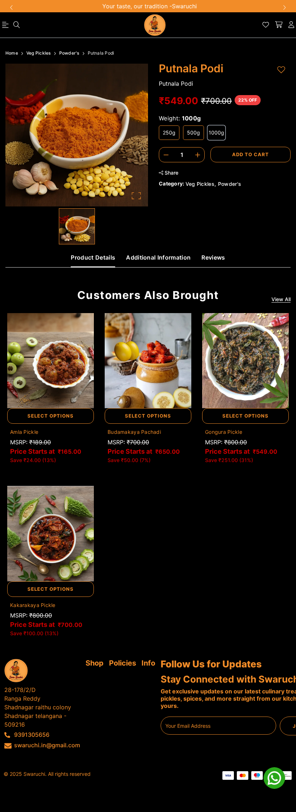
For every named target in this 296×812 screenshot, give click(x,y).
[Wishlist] (265, 25)
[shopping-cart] (278, 25)
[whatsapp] (274, 778)
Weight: (180, 118)
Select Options (50, 416)
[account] (291, 25)
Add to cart (250, 154)
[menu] (16, 25)
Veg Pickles (200, 184)
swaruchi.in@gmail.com (47, 745)
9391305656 (31, 734)
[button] (76, 135)
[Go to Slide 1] (77, 226)
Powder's (229, 184)
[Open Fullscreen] (136, 195)
